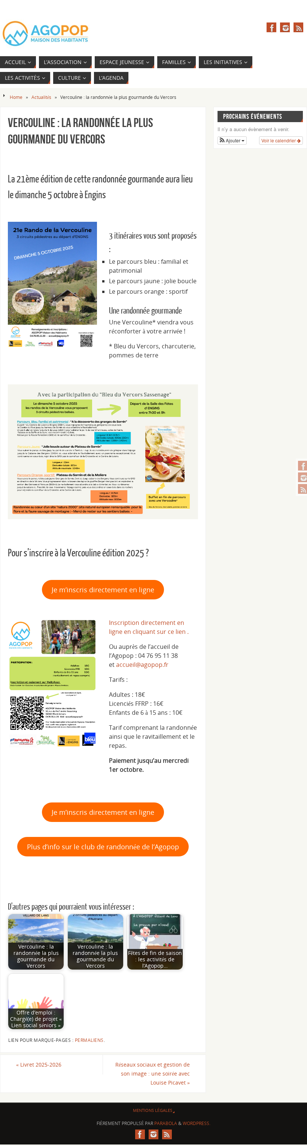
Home (16, 97)
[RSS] (298, 27)
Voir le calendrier (279, 140)
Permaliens (89, 1040)
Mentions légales (152, 1110)
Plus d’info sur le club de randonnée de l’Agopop (103, 846)
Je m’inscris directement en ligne (103, 589)
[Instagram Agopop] (285, 27)
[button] (232, 140)
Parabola (165, 1123)
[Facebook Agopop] (271, 27)
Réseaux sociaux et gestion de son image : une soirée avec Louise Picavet (152, 1073)
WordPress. (196, 1123)
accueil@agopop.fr (142, 664)
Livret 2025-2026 (38, 1064)
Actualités (41, 97)
